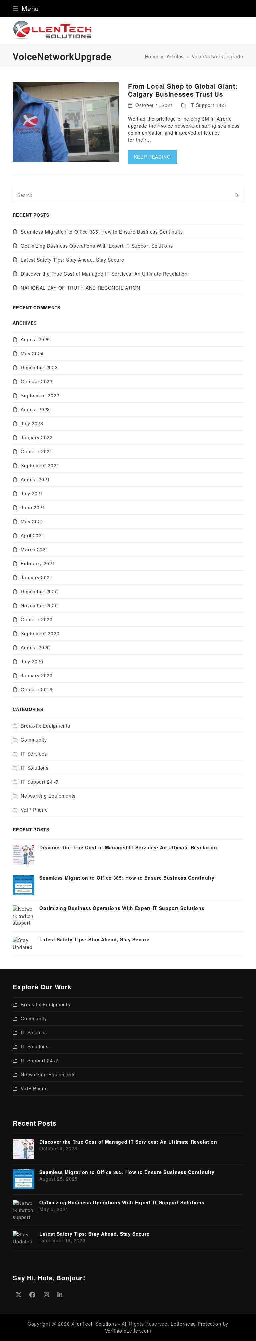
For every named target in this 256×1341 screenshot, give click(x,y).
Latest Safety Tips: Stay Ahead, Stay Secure (72, 259)
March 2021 (34, 549)
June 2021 (33, 507)
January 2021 (36, 577)
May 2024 (32, 353)
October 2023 (36, 381)
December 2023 (39, 367)
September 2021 (40, 465)
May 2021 (32, 521)
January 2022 (36, 437)
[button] (26, 8)
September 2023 (40, 395)
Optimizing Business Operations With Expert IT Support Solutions (97, 245)
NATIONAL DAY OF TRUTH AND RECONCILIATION (80, 287)
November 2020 (39, 605)
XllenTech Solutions (94, 1323)
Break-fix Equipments (45, 725)
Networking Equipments (48, 795)
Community (34, 739)
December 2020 (39, 591)
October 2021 (36, 451)
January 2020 (36, 675)
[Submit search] (237, 195)
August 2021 (35, 479)
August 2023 (35, 409)
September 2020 (40, 633)
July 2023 (32, 423)
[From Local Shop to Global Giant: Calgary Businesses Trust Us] (66, 121)
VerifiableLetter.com (128, 1330)
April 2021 (32, 535)
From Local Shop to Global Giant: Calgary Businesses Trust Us (182, 90)
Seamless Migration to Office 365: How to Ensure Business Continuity (102, 231)
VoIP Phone (34, 809)
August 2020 (35, 647)
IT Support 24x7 (208, 105)
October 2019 (36, 689)
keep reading (152, 156)
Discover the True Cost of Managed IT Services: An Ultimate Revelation (104, 273)
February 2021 (38, 563)
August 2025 (35, 339)
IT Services (34, 753)
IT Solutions (34, 767)
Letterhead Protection (196, 1323)
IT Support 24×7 (40, 781)
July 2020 (32, 661)
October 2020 (36, 619)
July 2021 (32, 493)
